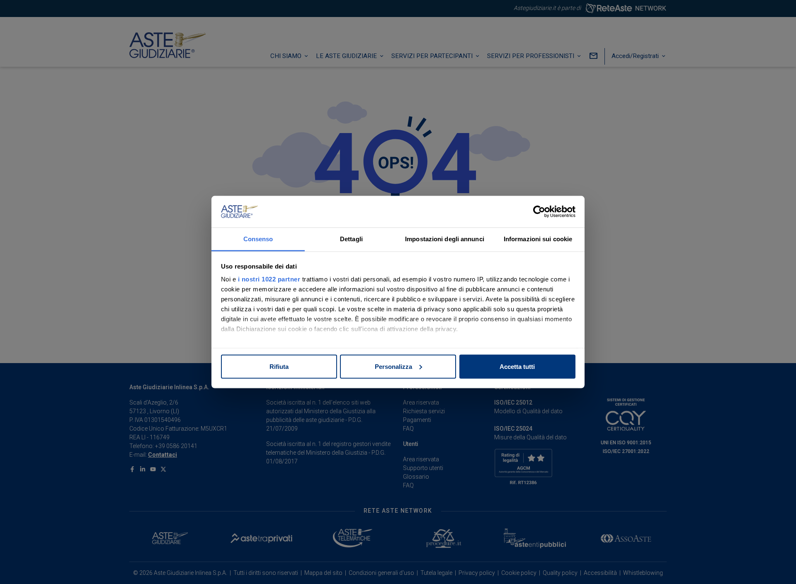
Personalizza (393, 366)
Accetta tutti (517, 366)
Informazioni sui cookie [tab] (538, 238)
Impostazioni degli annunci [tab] (444, 238)
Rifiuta (279, 366)
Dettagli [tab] (351, 238)
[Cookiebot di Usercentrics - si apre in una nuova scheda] (539, 212)
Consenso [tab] (258, 238)
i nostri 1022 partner (269, 279)
